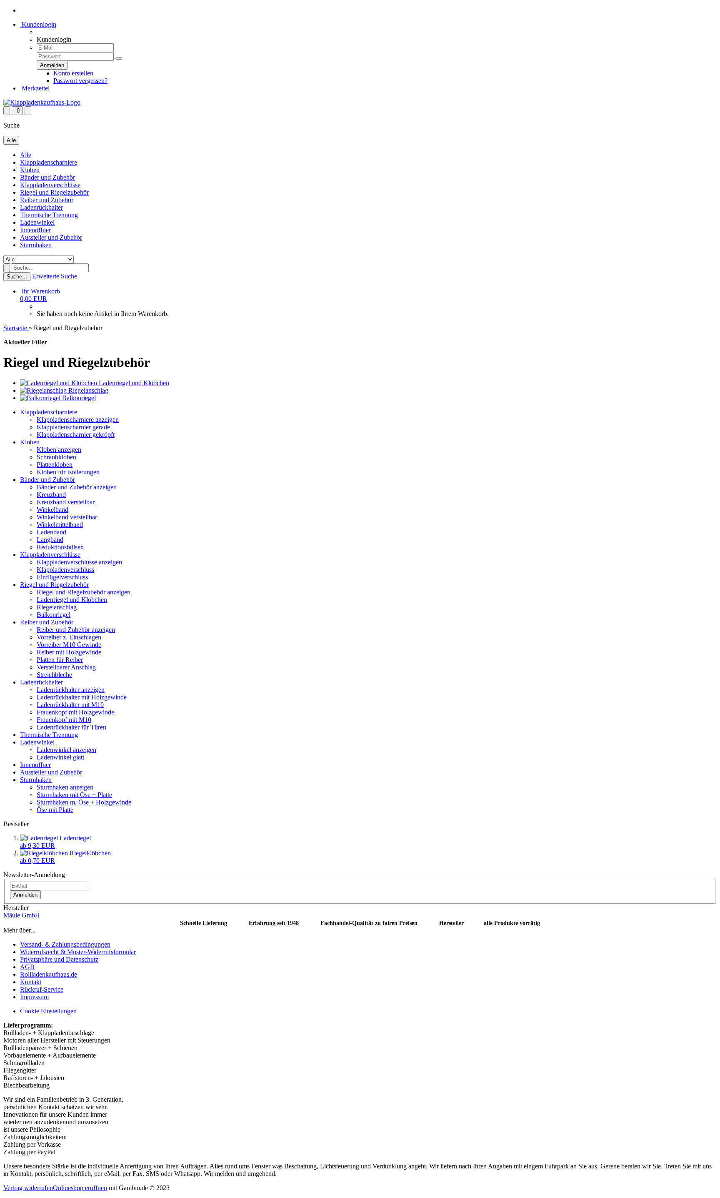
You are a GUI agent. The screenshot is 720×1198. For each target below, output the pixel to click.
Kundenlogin (38, 24)
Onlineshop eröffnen (80, 1187)
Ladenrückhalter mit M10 (70, 704)
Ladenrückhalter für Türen (71, 727)
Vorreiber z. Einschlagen (69, 637)
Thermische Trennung (49, 214)
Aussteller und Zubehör (51, 237)
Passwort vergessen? (80, 80)
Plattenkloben (54, 464)
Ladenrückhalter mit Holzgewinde (82, 697)
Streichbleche (54, 674)
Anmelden (25, 895)
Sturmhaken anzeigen (65, 787)
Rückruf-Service (41, 989)
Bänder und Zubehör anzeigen (77, 487)
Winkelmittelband (60, 524)
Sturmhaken (36, 244)
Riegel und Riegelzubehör (54, 192)
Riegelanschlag (57, 607)
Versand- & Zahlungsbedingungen (65, 944)
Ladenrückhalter (41, 207)
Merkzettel (35, 88)
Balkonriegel (53, 614)
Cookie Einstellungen (48, 1011)
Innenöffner (35, 229)
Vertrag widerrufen (28, 1187)
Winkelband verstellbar (67, 517)
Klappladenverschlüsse (50, 184)
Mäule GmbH (21, 915)
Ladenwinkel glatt (60, 757)
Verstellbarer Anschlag (66, 667)
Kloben (30, 169)
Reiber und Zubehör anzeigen (76, 629)
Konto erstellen (73, 73)
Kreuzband (51, 494)
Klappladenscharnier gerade (73, 427)
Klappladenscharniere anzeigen (78, 419)
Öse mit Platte (55, 809)
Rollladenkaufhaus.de (48, 974)
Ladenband (51, 532)
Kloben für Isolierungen (68, 472)
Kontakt (30, 981)
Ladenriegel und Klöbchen (72, 599)
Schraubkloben (56, 457)
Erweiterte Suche (54, 276)
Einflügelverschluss (62, 577)
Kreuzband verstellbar (66, 502)
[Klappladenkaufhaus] (41, 102)
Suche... (17, 276)
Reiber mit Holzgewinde (69, 652)
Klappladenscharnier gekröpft (76, 434)
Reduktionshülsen (60, 547)
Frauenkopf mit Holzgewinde (75, 712)
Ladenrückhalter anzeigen (71, 689)
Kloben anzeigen (59, 449)
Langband (50, 539)
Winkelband (52, 509)
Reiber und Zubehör (46, 199)
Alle (25, 154)
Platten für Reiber (60, 659)
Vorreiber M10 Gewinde (69, 644)
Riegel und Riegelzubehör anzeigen (83, 592)
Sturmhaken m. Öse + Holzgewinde (84, 802)
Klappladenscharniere (48, 162)
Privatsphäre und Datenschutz (59, 959)
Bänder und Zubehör (47, 177)
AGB (27, 966)
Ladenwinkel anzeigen (66, 749)
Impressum (34, 996)
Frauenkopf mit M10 (64, 719)
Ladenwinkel (37, 222)
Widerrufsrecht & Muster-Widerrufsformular (78, 951)
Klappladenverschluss (65, 569)
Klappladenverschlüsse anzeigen (79, 562)
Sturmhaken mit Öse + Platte (74, 794)
